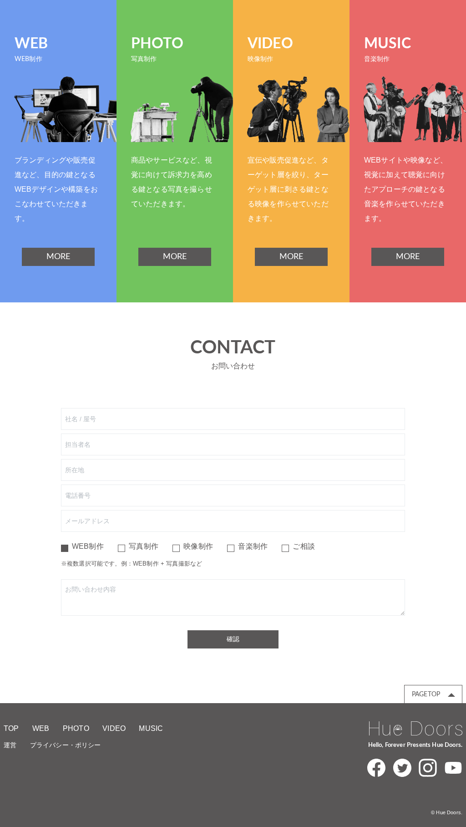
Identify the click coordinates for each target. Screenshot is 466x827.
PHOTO (76, 728)
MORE (58, 257)
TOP (11, 728)
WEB (40, 728)
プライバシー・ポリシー (65, 745)
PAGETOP (426, 694)
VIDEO (114, 728)
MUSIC (151, 728)
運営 (10, 745)
